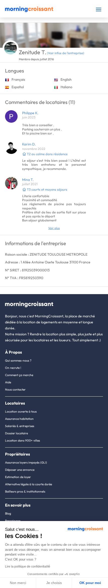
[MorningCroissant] (29, 11)
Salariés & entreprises (19, 426)
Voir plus (54, 228)
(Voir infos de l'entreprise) (65, 53)
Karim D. (29, 144)
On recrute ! (13, 368)
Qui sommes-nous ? (18, 360)
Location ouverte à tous (21, 411)
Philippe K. (30, 113)
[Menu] (98, 9)
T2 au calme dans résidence (47, 154)
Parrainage (12, 521)
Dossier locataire (16, 433)
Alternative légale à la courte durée (28, 484)
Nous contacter (15, 389)
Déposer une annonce (19, 470)
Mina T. (28, 179)
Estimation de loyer (18, 477)
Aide (8, 382)
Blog (8, 513)
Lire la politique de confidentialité (27, 566)
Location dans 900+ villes (22, 440)
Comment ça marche (19, 375)
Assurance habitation (19, 419)
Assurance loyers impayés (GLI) (26, 462)
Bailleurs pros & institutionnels (25, 491)
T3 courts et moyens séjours (46, 189)
